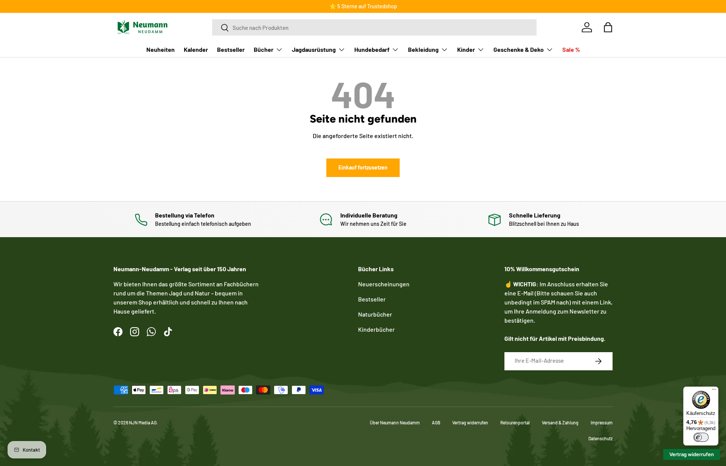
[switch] (701, 437)
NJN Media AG (143, 422)
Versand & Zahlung (560, 422)
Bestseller (231, 49)
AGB (436, 422)
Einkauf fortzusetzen (363, 167)
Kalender (196, 49)
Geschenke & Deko (518, 49)
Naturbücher (375, 314)
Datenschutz (600, 438)
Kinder (466, 49)
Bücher (263, 49)
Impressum (602, 422)
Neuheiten (160, 49)
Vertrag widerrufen (470, 422)
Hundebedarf (371, 49)
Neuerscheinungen (384, 283)
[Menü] (713, 391)
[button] (608, 27)
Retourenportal (515, 422)
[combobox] (374, 27)
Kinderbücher (376, 329)
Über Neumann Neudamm (395, 422)
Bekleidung (423, 49)
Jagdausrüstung (314, 49)
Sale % (571, 49)
